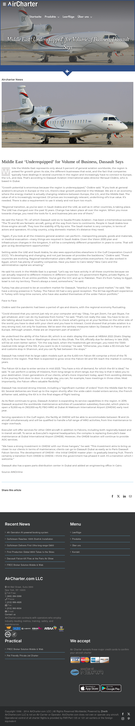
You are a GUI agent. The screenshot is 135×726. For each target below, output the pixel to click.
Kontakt (76, 551)
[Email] (130, 500)
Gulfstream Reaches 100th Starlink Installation (30, 538)
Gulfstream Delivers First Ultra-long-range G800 (30, 545)
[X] (118, 500)
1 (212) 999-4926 (13, 602)
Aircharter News (12, 79)
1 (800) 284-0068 (13, 596)
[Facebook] (112, 500)
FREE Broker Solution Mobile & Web (25, 564)
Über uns (76, 545)
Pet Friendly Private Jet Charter (22, 655)
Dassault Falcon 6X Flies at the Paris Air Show (30, 558)
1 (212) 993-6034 (13, 608)
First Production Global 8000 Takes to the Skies (30, 551)
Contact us (10, 614)
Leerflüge (76, 532)
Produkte (76, 538)
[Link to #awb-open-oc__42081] (3, 4)
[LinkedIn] (124, 500)
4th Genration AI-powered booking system (27, 532)
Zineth (104, 711)
